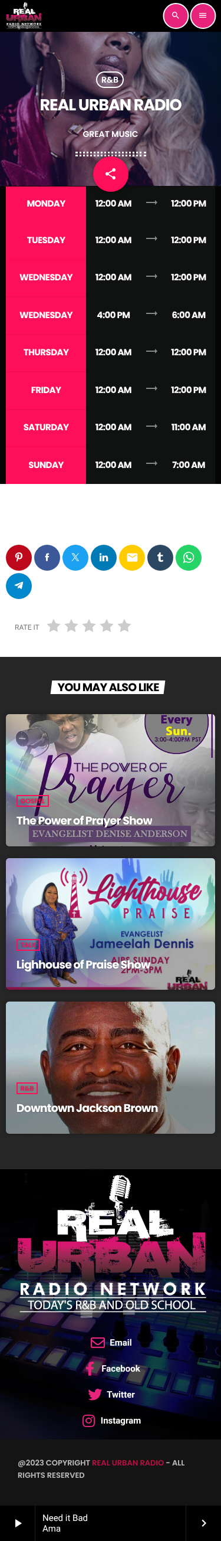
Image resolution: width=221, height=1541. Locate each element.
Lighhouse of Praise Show (83, 965)
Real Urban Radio (128, 1462)
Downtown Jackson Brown (87, 1108)
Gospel (33, 801)
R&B (109, 80)
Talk (29, 945)
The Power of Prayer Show (84, 821)
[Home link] (23, 16)
